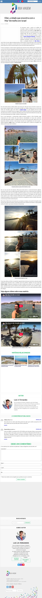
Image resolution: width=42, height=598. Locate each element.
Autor (8, 583)
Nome (2, 463)
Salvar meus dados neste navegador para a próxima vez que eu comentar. (17, 476)
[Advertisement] (10, 34)
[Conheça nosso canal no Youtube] (13, 587)
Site (1, 472)
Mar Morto (37, 40)
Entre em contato (16, 559)
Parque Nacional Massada (29, 36)
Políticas (19, 583)
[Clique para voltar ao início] (21, 8)
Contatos (11, 583)
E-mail (2, 467)
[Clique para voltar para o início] (11, 575)
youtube (22, 1)
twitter (20, 1)
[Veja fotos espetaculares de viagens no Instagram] (10, 587)
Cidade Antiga (23, 109)
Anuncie (15, 583)
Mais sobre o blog (26, 560)
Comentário (3, 448)
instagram (18, 1)
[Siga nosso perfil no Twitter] (7, 587)
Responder (5, 425)
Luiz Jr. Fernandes (22, 581)
